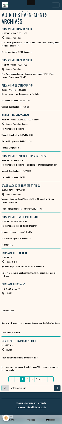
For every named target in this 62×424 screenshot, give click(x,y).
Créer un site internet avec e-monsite (31, 402)
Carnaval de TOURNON (14, 253)
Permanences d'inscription (17, 85)
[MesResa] (50, 420)
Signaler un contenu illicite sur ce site (31, 407)
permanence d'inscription (17, 29)
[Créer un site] (11, 420)
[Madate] (30, 420)
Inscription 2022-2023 (15, 115)
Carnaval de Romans (14, 284)
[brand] (5, 4)
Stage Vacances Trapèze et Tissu (21, 185)
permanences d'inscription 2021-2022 (24, 156)
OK (57, 388)
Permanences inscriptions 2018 (20, 217)
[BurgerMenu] (56, 4)
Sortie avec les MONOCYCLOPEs (20, 341)
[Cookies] (6, 418)
